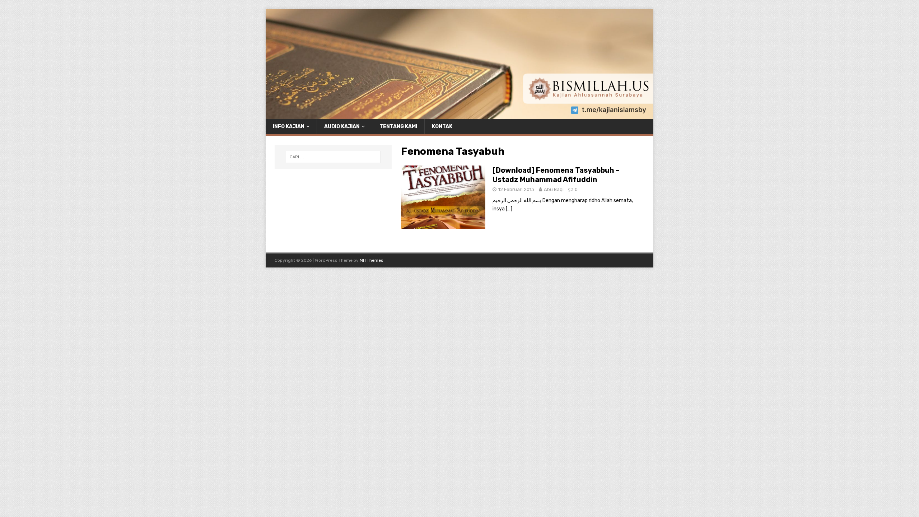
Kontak (442, 127)
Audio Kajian (342, 127)
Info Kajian (288, 127)
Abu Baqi (554, 189)
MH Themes (371, 260)
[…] (509, 209)
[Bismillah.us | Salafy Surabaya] (459, 115)
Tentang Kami (398, 127)
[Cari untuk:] (333, 157)
